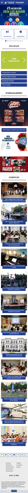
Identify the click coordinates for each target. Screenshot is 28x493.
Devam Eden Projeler (9, 76)
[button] (6, 41)
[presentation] (1, 15)
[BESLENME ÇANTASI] (14, 142)
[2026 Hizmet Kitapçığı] (14, 164)
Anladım (14, 490)
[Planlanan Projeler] (14, 60)
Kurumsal (8, 463)
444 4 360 (14, 475)
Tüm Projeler (6, 85)
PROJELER (14, 46)
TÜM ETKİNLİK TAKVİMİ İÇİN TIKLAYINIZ (14, 129)
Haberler (19, 463)
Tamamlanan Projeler (9, 72)
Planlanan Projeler (8, 80)
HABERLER (14, 177)
